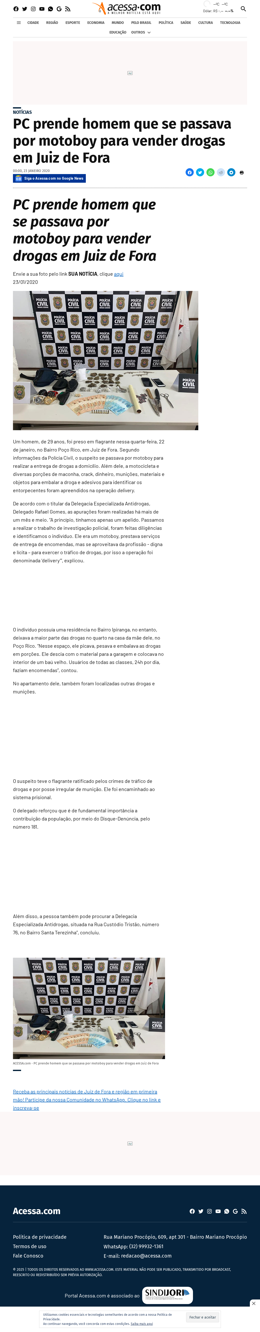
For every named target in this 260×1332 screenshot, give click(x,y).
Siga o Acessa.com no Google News (53, 178)
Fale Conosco (28, 1256)
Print (242, 172)
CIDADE (33, 23)
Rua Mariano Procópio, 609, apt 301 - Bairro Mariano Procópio (175, 1237)
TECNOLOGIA (230, 23)
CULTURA (205, 23)
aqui (118, 274)
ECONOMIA (95, 23)
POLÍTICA (166, 23)
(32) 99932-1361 (146, 1246)
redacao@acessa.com (146, 1256)
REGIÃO (52, 23)
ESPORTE (73, 23)
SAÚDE (186, 23)
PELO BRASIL (141, 23)
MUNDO (118, 23)
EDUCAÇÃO (117, 32)
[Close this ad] (255, 1303)
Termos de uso (29, 1246)
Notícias (22, 112)
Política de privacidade (40, 1237)
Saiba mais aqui (142, 1324)
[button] (190, 172)
